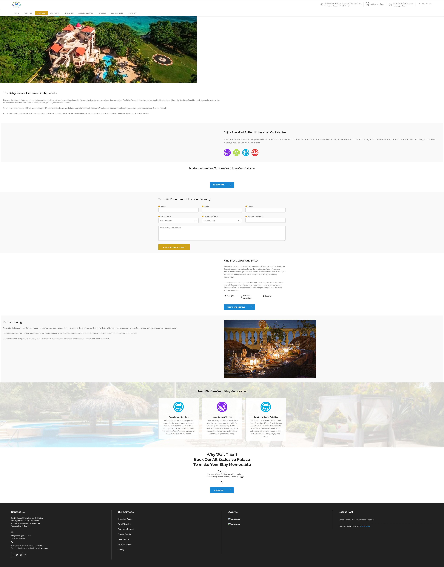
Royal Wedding (124, 524)
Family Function (124, 544)
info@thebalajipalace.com (21, 536)
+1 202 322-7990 (237, 477)
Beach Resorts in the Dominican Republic (356, 520)
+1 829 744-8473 (236, 474)
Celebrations (123, 539)
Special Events (124, 534)
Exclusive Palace (125, 519)
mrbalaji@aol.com (18, 538)
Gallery (121, 549)
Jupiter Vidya (365, 526)
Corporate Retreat (126, 529)
